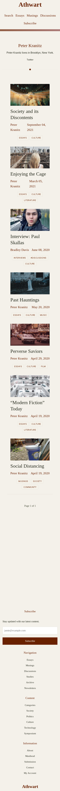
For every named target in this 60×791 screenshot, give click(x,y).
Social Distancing (27, 466)
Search (8, 15)
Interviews (20, 258)
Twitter (30, 59)
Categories (30, 705)
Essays (20, 15)
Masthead (30, 756)
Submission (30, 761)
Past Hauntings (24, 299)
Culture (36, 138)
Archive (30, 682)
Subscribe (30, 23)
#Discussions (38, 258)
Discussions (48, 15)
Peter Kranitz (15, 127)
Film (43, 366)
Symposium (30, 733)
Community (30, 487)
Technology (30, 727)
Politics (30, 716)
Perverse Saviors (26, 351)
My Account (30, 773)
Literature (30, 200)
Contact (30, 767)
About (30, 750)
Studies (30, 676)
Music (43, 315)
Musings (32, 15)
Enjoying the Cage (28, 173)
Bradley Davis (19, 250)
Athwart (30, 4)
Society (37, 481)
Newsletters (30, 688)
